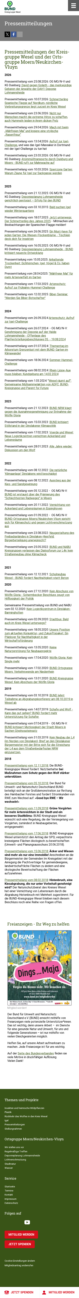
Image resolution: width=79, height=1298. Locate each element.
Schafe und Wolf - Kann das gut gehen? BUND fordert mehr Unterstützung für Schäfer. (39, 713)
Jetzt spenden (22, 1292)
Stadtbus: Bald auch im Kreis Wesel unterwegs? (37, 621)
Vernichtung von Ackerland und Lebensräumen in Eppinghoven (37, 506)
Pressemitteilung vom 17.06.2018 (26, 833)
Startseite (10, 1186)
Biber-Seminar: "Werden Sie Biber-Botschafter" (36, 296)
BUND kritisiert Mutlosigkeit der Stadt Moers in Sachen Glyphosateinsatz (35, 729)
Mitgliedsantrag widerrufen (19, 1265)
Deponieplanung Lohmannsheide (22, 1155)
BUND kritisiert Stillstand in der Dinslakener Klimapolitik (37, 423)
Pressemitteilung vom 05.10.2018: (27, 783)
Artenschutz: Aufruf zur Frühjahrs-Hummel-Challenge (35, 285)
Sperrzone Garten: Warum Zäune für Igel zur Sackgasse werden (39, 171)
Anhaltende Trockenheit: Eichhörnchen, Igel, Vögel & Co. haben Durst (37, 263)
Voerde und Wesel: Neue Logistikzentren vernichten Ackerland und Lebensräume (39, 436)
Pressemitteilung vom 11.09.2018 (26, 808)
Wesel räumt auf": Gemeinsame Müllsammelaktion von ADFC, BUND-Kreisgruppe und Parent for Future (38, 384)
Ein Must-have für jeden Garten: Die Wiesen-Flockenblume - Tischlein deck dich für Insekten (38, 235)
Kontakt (9, 1194)
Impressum (11, 1199)
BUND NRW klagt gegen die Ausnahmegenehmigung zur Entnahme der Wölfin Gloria (38, 411)
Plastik (8, 1112)
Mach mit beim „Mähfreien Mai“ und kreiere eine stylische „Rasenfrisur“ (37, 131)
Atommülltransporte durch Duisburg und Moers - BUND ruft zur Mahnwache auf (39, 161)
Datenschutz (11, 1203)
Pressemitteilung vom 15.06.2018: (27, 851)
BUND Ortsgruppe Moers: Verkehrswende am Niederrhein (39, 669)
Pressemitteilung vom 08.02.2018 (26, 880)
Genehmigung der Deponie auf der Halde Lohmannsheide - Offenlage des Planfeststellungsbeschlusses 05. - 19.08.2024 (35, 335)
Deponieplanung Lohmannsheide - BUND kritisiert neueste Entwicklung (39, 251)
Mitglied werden (61, 1292)
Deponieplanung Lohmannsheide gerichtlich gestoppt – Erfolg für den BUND (34, 198)
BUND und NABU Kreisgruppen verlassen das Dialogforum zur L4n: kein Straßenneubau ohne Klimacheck (39, 550)
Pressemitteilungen (15, 1124)
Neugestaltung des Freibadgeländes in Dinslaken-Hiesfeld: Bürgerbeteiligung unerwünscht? (39, 536)
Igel (6, 1120)
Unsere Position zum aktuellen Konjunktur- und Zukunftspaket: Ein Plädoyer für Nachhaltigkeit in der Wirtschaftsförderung (37, 635)
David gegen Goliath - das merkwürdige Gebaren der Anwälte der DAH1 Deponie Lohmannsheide (38, 88)
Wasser (9, 1168)
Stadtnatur (10, 1163)
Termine (9, 1190)
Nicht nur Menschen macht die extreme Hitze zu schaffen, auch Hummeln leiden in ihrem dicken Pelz (36, 117)
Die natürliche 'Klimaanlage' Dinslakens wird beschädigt (36, 472)
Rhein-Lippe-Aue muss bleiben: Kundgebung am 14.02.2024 (38, 372)
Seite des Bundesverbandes (36, 1053)
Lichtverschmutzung (15, 1159)
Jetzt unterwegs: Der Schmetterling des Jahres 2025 (38, 219)
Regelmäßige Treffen (16, 1151)
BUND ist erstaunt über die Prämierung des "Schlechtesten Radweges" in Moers (32, 496)
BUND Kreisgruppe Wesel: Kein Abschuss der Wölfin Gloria (39, 680)
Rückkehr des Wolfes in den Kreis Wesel (26, 1116)
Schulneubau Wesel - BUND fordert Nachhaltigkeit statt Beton (37, 576)
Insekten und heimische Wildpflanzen (24, 1108)
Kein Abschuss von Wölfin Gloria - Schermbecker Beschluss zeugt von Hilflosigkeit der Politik (39, 594)
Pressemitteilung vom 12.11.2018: (27, 765)
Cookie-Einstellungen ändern (20, 1260)
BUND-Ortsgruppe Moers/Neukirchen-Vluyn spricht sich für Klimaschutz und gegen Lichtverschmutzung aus (38, 522)
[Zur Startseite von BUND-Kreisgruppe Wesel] (10, 5)
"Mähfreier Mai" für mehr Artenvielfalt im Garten (39, 275)
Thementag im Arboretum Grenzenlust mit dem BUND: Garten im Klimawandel (36, 349)
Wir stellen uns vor (14, 1147)
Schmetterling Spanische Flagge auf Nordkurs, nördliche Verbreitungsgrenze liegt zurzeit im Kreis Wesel (36, 103)
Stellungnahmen (13, 1128)
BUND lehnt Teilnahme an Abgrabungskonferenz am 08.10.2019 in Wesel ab (39, 699)
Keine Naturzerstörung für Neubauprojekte (31, 649)
